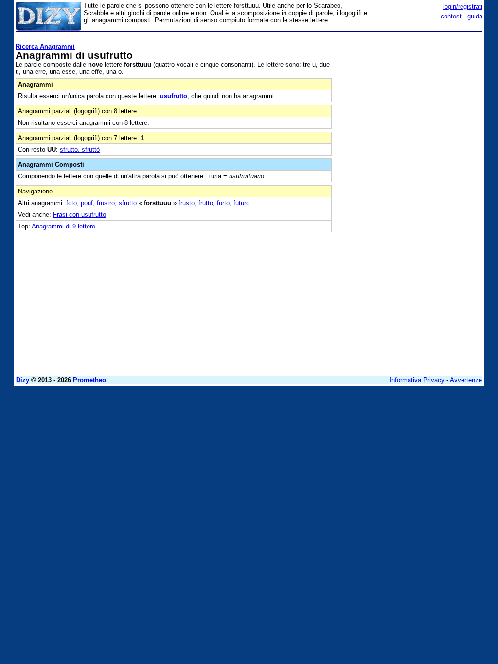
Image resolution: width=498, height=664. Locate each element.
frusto (186, 203)
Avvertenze (466, 380)
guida (474, 16)
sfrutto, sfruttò (80, 149)
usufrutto (173, 96)
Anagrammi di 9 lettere (63, 226)
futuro (241, 203)
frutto (205, 203)
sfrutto (128, 203)
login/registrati (462, 6)
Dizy (22, 380)
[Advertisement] (409, 96)
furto (223, 203)
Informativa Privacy (417, 380)
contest (451, 16)
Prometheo (89, 380)
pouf (87, 203)
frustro (106, 203)
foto (71, 203)
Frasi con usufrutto (79, 214)
